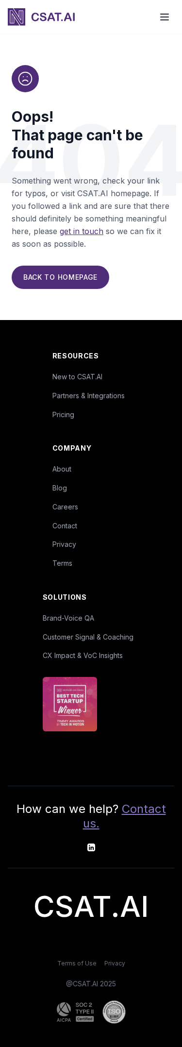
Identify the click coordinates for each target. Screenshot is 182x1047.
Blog (59, 488)
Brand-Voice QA (68, 618)
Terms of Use (77, 963)
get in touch (81, 231)
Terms (62, 563)
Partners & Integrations (88, 395)
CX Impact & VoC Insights (83, 655)
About (61, 469)
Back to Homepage (60, 277)
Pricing (63, 414)
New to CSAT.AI (77, 376)
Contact (64, 526)
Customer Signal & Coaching (88, 637)
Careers (65, 507)
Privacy (64, 544)
